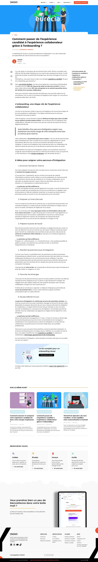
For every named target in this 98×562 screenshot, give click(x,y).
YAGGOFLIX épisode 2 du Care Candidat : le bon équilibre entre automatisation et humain (76, 418)
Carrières (79, 542)
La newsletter (55, 538)
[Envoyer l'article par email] (11, 72)
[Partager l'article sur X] (11, 80)
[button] (44, 2)
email (24, 63)
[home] (13, 2)
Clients (78, 536)
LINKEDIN (19, 63)
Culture (79, 540)
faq (58, 560)
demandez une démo (81, 2)
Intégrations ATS (81, 538)
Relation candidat (69, 542)
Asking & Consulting (45, 540)
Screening (42, 536)
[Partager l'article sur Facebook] (11, 84)
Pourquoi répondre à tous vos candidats (82, 545)
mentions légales (35, 560)
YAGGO (19, 60)
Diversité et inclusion (70, 540)
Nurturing (42, 538)
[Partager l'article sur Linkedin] (11, 76)
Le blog (54, 536)
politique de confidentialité (48, 560)
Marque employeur (69, 536)
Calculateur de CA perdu (56, 541)
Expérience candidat (26, 49)
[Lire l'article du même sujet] (22, 400)
